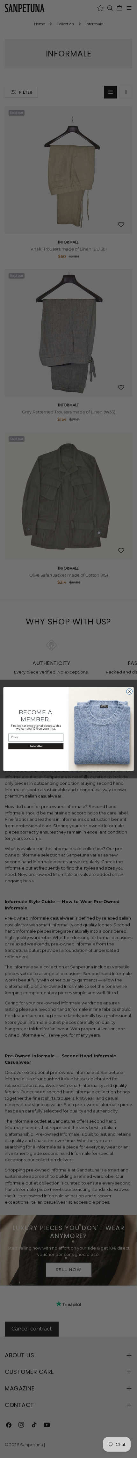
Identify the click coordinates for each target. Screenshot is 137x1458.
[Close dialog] (129, 691)
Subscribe (36, 746)
